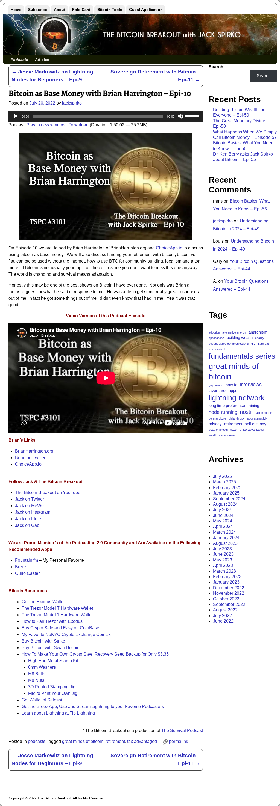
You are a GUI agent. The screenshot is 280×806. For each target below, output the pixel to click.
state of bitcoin (218, 429)
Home (16, 9)
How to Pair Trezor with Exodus (52, 621)
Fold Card (81, 9)
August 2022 (225, 610)
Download (79, 125)
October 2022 (226, 599)
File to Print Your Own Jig (52, 693)
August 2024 (225, 504)
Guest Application (146, 9)
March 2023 (224, 571)
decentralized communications (229, 343)
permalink (178, 741)
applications (216, 338)
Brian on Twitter (30, 457)
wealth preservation (222, 435)
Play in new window (46, 125)
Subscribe (37, 9)
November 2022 (228, 593)
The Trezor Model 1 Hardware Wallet (57, 614)
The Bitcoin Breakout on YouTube (47, 492)
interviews (251, 384)
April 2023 (223, 565)
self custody (255, 423)
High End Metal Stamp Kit (53, 660)
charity (259, 338)
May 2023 (222, 560)
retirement (115, 741)
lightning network (237, 398)
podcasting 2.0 (257, 418)
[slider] (192, 116)
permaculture (217, 418)
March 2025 (224, 482)
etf (253, 343)
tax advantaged (142, 741)
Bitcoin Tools (109, 9)
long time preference (227, 405)
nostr (246, 412)
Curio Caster (27, 573)
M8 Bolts (36, 673)
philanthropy (237, 418)
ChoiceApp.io (169, 248)
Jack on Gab (27, 525)
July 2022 (222, 615)
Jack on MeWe (29, 505)
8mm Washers (42, 667)
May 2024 (222, 521)
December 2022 (228, 587)
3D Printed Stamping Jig (51, 687)
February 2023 (227, 576)
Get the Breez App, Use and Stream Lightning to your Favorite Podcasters (93, 706)
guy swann (216, 385)
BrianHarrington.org (34, 451)
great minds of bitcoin (82, 741)
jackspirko (223, 221)
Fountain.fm (26, 560)
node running (223, 412)
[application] (105, 116)
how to (231, 384)
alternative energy (234, 332)
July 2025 (222, 476)
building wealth (240, 337)
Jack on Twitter (29, 499)
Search (216, 66)
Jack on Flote (28, 518)
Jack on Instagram (32, 512)
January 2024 (226, 537)
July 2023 (222, 548)
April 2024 (223, 526)
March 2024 (224, 532)
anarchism (258, 332)
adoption (214, 332)
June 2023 (223, 554)
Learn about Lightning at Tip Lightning (58, 713)
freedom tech (217, 349)
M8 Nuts (36, 680)
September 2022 (229, 604)
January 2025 (226, 493)
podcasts (36, 741)
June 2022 (223, 621)
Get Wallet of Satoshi (42, 700)
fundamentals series (242, 356)
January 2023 (226, 582)
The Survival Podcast (182, 730)
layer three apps (223, 390)
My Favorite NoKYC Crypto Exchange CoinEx (66, 634)
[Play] (15, 116)
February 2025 (227, 487)
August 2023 (225, 543)
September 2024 (229, 498)
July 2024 (222, 509)
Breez (21, 566)
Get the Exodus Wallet (43, 601)
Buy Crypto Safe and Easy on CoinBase (60, 628)
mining (253, 405)
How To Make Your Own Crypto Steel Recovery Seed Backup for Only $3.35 (95, 654)
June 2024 (223, 515)
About (59, 9)
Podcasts (19, 59)
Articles (42, 59)
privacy (215, 423)
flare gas (264, 343)
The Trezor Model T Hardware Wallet (57, 608)
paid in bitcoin (263, 412)
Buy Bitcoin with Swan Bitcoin (51, 647)
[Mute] (180, 116)
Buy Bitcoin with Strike (43, 641)
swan (233, 429)
